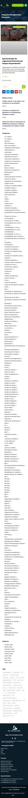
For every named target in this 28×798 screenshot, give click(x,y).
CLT (5, 197)
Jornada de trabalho (10, 439)
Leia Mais (4, 106)
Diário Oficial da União (11, 312)
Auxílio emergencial (7, 672)
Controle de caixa (10, 264)
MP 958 (6, 490)
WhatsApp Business (10, 632)
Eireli (6, 334)
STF (5, 615)
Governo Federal (9, 405)
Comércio (7, 205)
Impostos (7, 419)
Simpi (6, 606)
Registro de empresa (11, 579)
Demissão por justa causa (12, 306)
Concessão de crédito (11, 220)
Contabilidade (8, 232)
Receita (6, 561)
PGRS (6, 532)
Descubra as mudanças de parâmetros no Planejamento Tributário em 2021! (11, 112)
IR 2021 (6, 430)
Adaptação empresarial (11, 148)
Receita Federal (9, 563)
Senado (6, 603)
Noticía (6, 503)
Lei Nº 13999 (8, 443)
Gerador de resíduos (11, 381)
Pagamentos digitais (11, 517)
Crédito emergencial (10, 276)
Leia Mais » (5, 76)
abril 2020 (7, 660)
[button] (1, 5)
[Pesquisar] (24, 86)
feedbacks (7, 363)
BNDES (6, 174)
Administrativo (9, 150)
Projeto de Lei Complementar (13, 557)
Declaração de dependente (13, 291)
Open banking (8, 510)
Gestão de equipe (10, 385)
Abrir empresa (9, 143)
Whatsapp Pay (9, 635)
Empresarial (8, 341)
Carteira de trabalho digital (13, 185)
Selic (6, 599)
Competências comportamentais (14, 212)
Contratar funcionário (11, 247)
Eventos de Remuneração (12, 361)
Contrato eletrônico (10, 260)
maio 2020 (7, 658)
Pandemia (7, 523)
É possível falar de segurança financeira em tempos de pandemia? (12, 61)
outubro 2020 (8, 653)
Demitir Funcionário (10, 308)
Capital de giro (16, 672)
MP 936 (6, 485)
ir (3, 693)
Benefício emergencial (11, 170)
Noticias (7, 505)
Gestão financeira (10, 396)
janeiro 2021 (8, 647)
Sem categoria (9, 601)
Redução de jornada (7, 710)
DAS (5, 289)
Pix (5, 537)
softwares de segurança (12, 610)
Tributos (7, 626)
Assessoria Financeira (11, 159)
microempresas (9, 468)
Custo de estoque (10, 282)
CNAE (6, 199)
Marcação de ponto (10, 450)
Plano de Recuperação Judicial (14, 543)
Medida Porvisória (10, 454)
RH (5, 590)
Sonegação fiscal (9, 612)
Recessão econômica (11, 566)
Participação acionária (11, 525)
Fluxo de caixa (9, 372)
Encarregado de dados (11, 352)
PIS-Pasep (7, 534)
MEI (5, 463)
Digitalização (8, 319)
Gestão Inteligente (10, 401)
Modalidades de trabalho (12, 472)
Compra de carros (10, 216)
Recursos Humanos (10, 570)
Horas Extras (8, 410)
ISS (5, 436)
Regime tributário (10, 577)
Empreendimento (9, 339)
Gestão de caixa (9, 383)
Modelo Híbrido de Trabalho (13, 474)
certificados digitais (10, 192)
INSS (6, 423)
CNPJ (6, 201)
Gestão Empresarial (10, 394)
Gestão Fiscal (8, 398)
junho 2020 (7, 656)
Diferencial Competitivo (11, 317)
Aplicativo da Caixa (10, 156)
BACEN (6, 165)
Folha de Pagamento (7, 682)
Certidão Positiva (9, 188)
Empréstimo (8, 343)
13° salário (7, 136)
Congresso (5, 675)
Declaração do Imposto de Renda (15, 299)
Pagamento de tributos (11, 514)
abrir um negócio (9, 145)
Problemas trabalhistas (11, 552)
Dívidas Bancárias (10, 326)
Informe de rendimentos (12, 421)
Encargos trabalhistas (11, 349)
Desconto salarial (10, 310)
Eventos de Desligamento (12, 358)
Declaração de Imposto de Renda (15, 293)
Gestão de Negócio (7, 685)
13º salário (7, 139)
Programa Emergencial (11, 554)
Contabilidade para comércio (13, 236)
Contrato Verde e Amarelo (12, 262)
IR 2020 (6, 427)
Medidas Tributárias (10, 461)
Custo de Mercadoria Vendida (13, 284)
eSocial (6, 356)
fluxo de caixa (20, 680)
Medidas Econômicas (11, 459)
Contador (7, 242)
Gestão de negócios (10, 392)
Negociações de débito (11, 499)
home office (19, 687)
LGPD (6, 445)
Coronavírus (8, 269)
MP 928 (6, 483)
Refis (6, 574)
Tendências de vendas (11, 621)
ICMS (4, 690)
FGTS (6, 367)
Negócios (7, 501)
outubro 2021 (8, 644)
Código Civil (8, 203)
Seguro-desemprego (11, 597)
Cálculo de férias (9, 179)
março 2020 (8, 662)
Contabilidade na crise (11, 234)
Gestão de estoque (10, 387)
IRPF (6, 432)
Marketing (7, 452)
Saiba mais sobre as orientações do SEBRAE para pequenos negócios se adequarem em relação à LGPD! (13, 124)
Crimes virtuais (9, 278)
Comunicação (8, 218)
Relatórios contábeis (11, 581)
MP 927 (6, 481)
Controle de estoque (10, 267)
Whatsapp (7, 630)
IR (5, 425)
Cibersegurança (9, 194)
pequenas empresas (7, 708)
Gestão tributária (9, 403)
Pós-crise (7, 550)
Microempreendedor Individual (14, 465)
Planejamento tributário (11, 541)
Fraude (6, 376)
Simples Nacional (10, 608)
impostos (18, 690)
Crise (6, 280)
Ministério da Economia (12, 470)
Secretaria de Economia (12, 595)
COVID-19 (7, 271)
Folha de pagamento (11, 374)
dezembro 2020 (9, 649)
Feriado (6, 365)
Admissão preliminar (11, 154)
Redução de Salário (17, 710)
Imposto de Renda (10, 414)
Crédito (6, 273)
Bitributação (8, 172)
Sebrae (6, 592)
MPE (5, 494)
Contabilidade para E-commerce (14, 238)
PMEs (6, 548)
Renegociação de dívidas (12, 583)
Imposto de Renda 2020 (11, 416)
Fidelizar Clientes (10, 370)
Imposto (7, 412)
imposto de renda (11, 690)
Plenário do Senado (10, 546)
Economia (7, 332)
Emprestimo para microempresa (14, 346)
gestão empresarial (17, 685)
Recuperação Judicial (11, 568)
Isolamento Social (10, 434)
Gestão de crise (17, 682)
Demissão (7, 303)
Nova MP (7, 508)
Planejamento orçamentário (13, 539)
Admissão (7, 152)
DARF (6, 287)
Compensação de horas (12, 210)
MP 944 (6, 488)
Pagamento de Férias (11, 512)
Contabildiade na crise (11, 227)
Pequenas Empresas (11, 528)
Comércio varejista (10, 208)
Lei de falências (9, 441)
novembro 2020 (9, 651)
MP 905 (6, 479)
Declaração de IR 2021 (11, 297)
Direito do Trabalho (10, 321)
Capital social (8, 183)
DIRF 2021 (7, 323)
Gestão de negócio (10, 390)
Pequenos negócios (10, 530)
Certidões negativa (10, 190)
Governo (5, 687)
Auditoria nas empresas (12, 161)
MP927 (6, 492)
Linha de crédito (9, 447)
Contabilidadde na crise (12, 229)
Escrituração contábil (11, 354)
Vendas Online (9, 628)
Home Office (8, 407)
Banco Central (9, 168)
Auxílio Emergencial (10, 163)
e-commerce (8, 328)
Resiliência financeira (11, 586)
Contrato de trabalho (11, 249)
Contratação (8, 244)
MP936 (13, 703)
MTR (5, 497)
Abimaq (6, 141)
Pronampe (7, 559)
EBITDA (6, 330)
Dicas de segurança (10, 314)
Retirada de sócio (10, 588)
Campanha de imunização (12, 181)
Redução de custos (10, 572)
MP (5, 476)
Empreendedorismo (10, 337)
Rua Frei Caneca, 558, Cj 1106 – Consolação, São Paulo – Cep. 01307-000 (13, 742)
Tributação (7, 623)
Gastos (6, 378)
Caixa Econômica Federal (12, 176)
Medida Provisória (10, 456)
